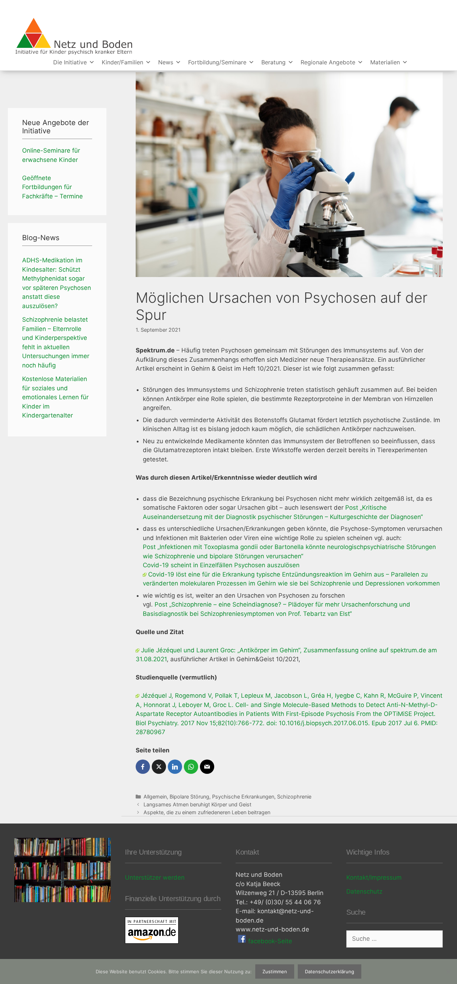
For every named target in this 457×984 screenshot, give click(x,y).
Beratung (273, 62)
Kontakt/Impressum (374, 877)
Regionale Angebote (328, 62)
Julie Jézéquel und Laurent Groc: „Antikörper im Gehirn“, (222, 650)
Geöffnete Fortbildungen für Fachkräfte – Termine (52, 187)
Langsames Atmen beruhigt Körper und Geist (197, 804)
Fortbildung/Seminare (217, 62)
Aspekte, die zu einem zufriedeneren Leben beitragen (207, 812)
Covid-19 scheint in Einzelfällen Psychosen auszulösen (221, 565)
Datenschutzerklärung (329, 971)
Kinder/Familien (122, 62)
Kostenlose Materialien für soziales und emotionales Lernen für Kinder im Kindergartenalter (55, 397)
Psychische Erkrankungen (243, 796)
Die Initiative (70, 62)
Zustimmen (274, 971)
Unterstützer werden (155, 877)
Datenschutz (364, 891)
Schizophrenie (294, 796)
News (165, 62)
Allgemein (155, 796)
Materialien (385, 62)
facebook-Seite (269, 941)
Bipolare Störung (189, 796)
